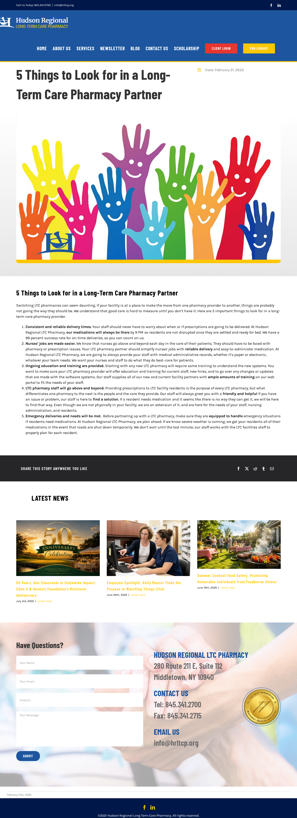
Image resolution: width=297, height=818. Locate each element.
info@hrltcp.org (64, 5)
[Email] (272, 469)
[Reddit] (255, 469)
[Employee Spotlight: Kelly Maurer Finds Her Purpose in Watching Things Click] (148, 548)
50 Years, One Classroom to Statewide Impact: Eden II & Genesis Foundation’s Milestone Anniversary (56, 589)
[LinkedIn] (152, 807)
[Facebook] (238, 469)
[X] (247, 469)
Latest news (44, 601)
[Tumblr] (263, 469)
